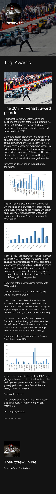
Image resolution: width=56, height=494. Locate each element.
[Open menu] (7, 29)
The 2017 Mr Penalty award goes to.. (27, 110)
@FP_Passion (18, 411)
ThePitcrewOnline (14, 22)
